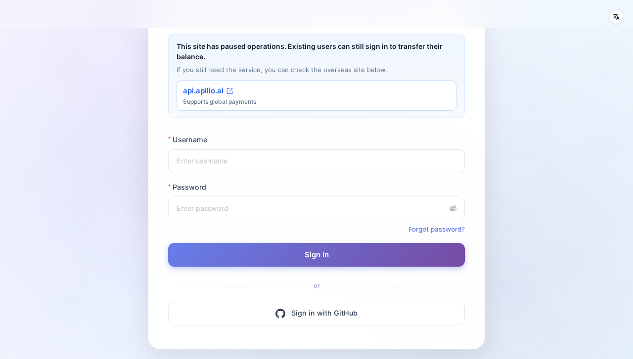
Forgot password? (436, 229)
